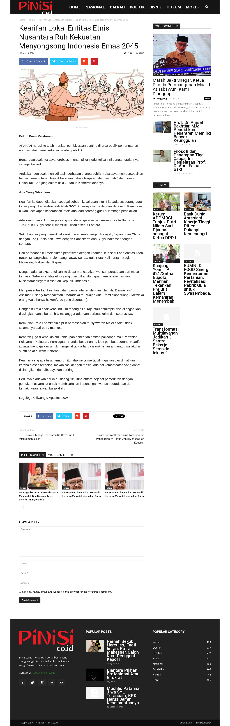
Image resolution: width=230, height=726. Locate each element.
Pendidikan (159, 669)
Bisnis (156, 7)
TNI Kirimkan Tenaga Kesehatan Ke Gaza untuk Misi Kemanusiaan (46, 436)
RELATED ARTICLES (32, 455)
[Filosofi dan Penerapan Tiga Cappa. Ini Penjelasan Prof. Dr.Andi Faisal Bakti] (162, 156)
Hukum (174, 7)
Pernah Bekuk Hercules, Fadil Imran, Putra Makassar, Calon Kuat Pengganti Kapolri (123, 650)
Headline (158, 653)
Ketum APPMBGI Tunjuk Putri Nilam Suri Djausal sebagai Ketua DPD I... (166, 226)
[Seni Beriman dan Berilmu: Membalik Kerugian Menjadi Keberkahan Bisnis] (81, 476)
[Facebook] (22, 682)
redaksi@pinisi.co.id (44, 672)
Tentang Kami (185, 722)
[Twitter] (32, 682)
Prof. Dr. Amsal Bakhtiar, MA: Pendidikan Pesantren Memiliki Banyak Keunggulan (192, 131)
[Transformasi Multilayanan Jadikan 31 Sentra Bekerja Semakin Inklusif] (166, 316)
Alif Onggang (160, 98)
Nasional (95, 7)
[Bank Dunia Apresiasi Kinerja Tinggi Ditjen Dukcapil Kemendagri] (197, 201)
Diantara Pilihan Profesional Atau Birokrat (123, 674)
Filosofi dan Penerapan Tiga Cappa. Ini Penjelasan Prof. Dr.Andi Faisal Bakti (190, 160)
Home (74, 7)
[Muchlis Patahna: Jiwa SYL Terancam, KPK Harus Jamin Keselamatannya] (95, 693)
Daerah (117, 7)
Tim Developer (203, 722)
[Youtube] (61, 682)
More (191, 7)
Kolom (32, 19)
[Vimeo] (42, 682)
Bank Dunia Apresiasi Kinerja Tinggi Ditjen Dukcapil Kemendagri (197, 224)
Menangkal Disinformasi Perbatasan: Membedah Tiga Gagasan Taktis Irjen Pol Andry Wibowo (38, 496)
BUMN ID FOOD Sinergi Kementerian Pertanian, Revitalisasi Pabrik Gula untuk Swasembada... (199, 279)
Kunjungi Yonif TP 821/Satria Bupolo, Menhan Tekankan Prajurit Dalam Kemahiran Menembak (163, 283)
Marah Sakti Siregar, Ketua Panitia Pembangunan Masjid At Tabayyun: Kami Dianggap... (181, 87)
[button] (206, 7)
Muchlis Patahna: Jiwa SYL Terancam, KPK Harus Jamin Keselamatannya (123, 695)
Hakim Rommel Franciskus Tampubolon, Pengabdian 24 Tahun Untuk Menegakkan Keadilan (120, 438)
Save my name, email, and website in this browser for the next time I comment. (67, 591)
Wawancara (159, 74)
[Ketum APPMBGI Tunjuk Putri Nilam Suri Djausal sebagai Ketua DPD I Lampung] (166, 201)
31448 (141, 53)
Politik (137, 7)
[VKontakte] (51, 682)
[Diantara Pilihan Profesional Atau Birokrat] (95, 675)
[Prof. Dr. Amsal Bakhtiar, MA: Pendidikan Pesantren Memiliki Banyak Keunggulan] (162, 127)
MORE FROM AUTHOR (60, 455)
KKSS (156, 658)
